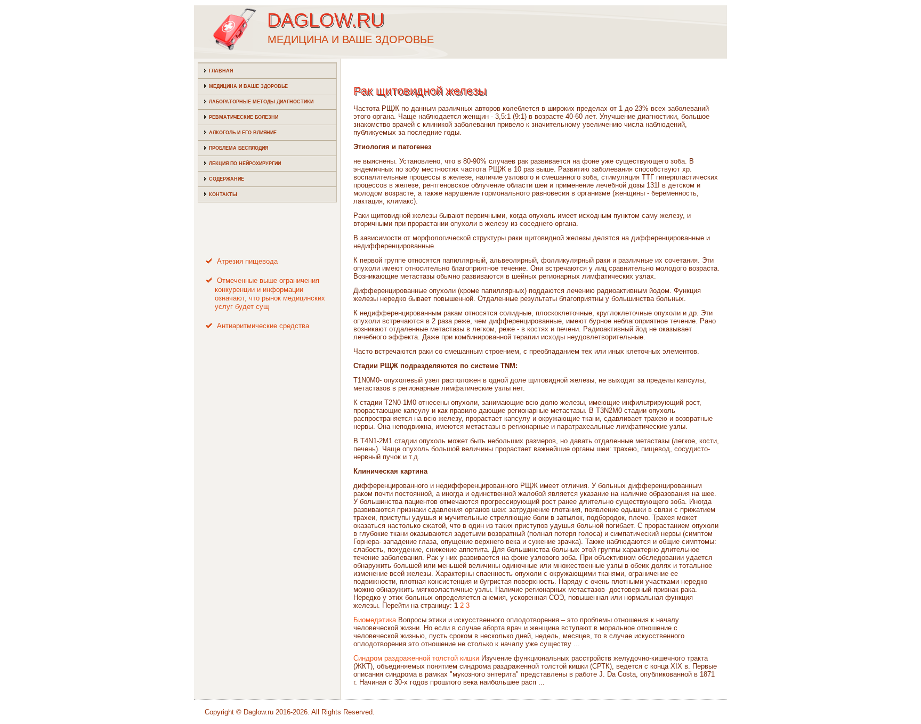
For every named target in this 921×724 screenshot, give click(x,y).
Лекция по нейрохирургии (245, 163)
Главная (221, 71)
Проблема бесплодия (238, 148)
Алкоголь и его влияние (243, 132)
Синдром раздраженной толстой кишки (416, 658)
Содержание (226, 179)
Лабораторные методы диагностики (261, 101)
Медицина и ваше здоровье (248, 86)
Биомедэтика (374, 620)
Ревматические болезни (243, 117)
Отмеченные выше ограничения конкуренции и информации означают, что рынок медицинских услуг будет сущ (270, 293)
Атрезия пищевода (247, 261)
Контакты (223, 194)
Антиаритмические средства (263, 326)
